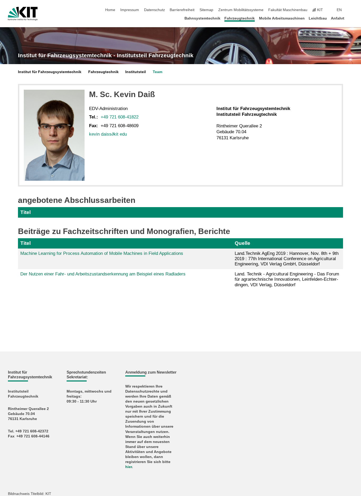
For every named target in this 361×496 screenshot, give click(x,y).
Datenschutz (154, 10)
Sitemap (206, 10)
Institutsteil (135, 72)
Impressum (129, 10)
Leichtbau (318, 18)
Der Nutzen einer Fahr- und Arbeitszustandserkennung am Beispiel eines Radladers (103, 273)
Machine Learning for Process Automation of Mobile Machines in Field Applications (101, 253)
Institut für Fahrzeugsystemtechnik (49, 72)
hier (128, 467)
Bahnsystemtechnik (202, 18)
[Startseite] (351, 18)
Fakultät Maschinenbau (287, 10)
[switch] (351, 10)
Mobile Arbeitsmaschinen (282, 18)
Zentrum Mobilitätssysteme (240, 10)
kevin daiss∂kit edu (108, 134)
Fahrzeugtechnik (239, 18)
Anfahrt (337, 18)
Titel (25, 212)
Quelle (242, 243)
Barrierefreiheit (182, 10)
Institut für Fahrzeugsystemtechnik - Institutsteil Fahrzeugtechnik (105, 55)
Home (110, 10)
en (339, 10)
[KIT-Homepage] (23, 14)
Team (157, 72)
